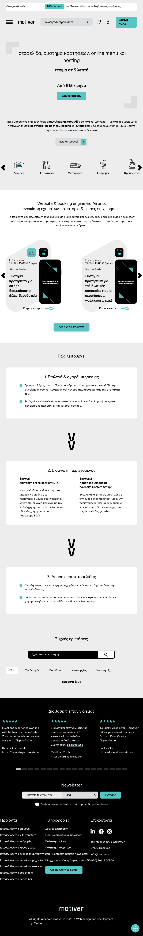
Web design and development (94, 919)
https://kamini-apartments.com (21, 752)
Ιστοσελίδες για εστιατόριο (16, 872)
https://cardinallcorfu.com (67, 756)
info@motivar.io (100, 854)
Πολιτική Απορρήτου (58, 847)
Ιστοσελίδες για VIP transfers (18, 835)
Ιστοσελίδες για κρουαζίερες (17, 847)
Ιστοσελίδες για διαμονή (15, 828)
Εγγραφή (110, 794)
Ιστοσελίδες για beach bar (16, 879)
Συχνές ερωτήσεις (56, 828)
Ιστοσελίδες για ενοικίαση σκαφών (21, 866)
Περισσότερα (24, 740)
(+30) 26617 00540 (102, 860)
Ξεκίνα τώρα (123, 22)
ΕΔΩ (37, 515)
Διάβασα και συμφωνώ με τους (74, 804)
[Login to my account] (108, 22)
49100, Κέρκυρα (100, 848)
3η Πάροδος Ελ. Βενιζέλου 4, (108, 841)
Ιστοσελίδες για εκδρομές (16, 841)
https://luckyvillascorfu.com (117, 752)
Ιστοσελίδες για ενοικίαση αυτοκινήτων (24, 854)
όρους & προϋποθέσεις (94, 804)
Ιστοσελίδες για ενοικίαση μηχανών (21, 860)
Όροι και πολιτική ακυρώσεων (63, 835)
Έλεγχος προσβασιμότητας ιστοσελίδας (69, 860)
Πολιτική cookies (55, 841)
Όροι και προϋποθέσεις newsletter (66, 854)
